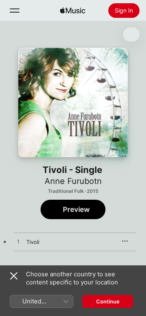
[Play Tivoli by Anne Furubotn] (18, 242)
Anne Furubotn (73, 181)
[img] (72, 10)
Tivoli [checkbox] (32, 242)
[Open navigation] (15, 10)
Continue (108, 301)
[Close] (13, 276)
